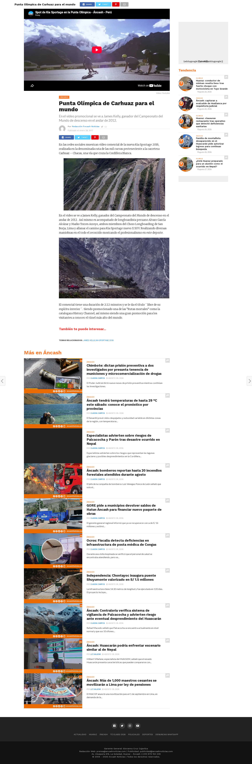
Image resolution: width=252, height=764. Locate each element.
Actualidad (80, 734)
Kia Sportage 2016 (105, 340)
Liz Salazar (95, 654)
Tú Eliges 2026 (118, 734)
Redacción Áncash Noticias (85, 126)
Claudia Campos (97, 378)
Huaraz (93, 734)
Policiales (134, 734)
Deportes (147, 734)
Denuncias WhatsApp (166, 734)
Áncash (104, 734)
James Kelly (89, 340)
